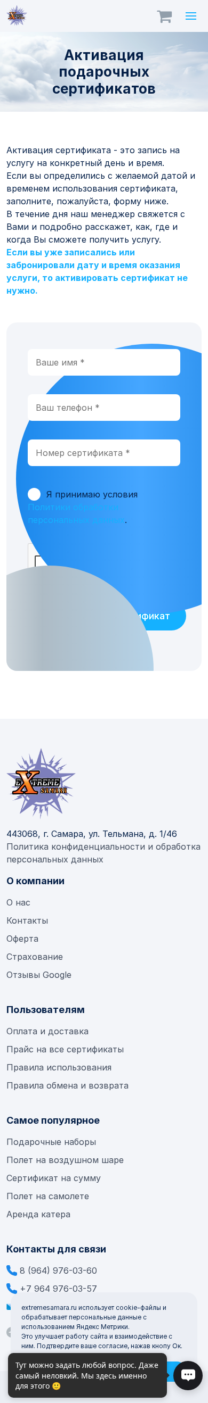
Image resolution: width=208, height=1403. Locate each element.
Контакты (27, 920)
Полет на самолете (47, 1196)
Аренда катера (38, 1214)
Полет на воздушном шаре (65, 1160)
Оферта (22, 938)
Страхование (34, 956)
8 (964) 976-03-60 (58, 1270)
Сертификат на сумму (53, 1178)
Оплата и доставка (47, 1031)
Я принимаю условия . (83, 507)
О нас (18, 902)
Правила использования (58, 1067)
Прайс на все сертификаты (66, 1049)
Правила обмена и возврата (67, 1085)
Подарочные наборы (51, 1141)
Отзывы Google (38, 974)
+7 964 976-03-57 (58, 1288)
